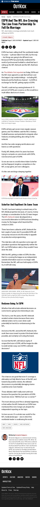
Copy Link (14, 47)
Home (3, 17)
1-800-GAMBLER (29, 499)
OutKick (20, 6)
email (21, 458)
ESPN (15, 424)
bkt (4, 424)
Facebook (3, 47)
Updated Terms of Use (8, 487)
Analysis (19, 12)
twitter (18, 458)
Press (10, 490)
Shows (33, 12)
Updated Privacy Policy (23, 487)
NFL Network (10, 217)
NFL (10, 424)
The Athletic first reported (13, 72)
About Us (4, 490)
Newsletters (7, 481)
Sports (4, 12)
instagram (14, 458)
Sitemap (16, 490)
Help (32, 487)
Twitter (6, 47)
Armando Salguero (7, 37)
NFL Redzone (7, 428)
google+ (10, 458)
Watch (27, 12)
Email (10, 47)
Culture (11, 12)
